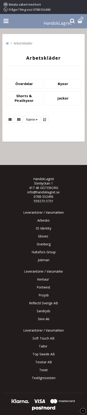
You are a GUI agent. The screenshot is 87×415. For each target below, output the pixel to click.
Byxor (63, 83)
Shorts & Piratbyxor (24, 98)
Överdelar (24, 83)
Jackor (63, 98)
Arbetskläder (23, 43)
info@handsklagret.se (43, 192)
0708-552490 (43, 196)
